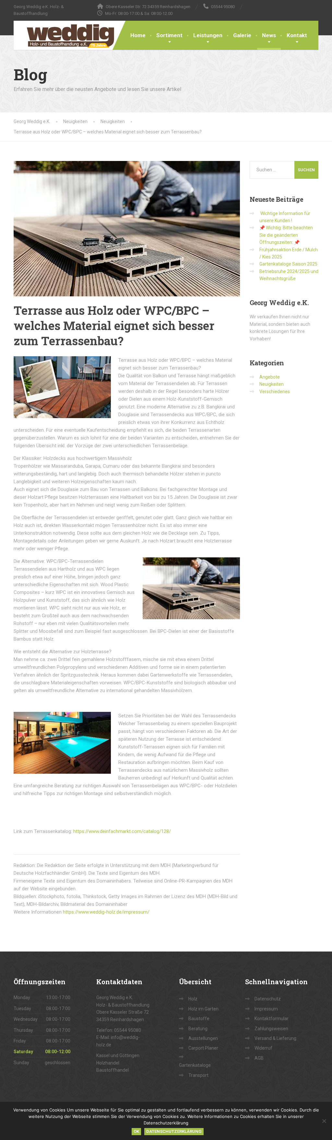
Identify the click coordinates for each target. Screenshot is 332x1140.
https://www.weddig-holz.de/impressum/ (106, 912)
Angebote (269, 377)
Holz (192, 998)
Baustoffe (198, 1018)
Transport (198, 1075)
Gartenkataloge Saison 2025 (288, 264)
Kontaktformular (272, 1018)
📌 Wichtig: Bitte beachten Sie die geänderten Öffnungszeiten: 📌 (286, 235)
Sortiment (169, 35)
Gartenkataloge (195, 1065)
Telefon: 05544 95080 (118, 1030)
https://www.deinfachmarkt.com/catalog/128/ (122, 831)
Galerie (242, 35)
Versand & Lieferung (275, 1038)
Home (138, 35)
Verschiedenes (274, 391)
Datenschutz (268, 998)
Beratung (198, 1028)
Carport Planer (203, 1048)
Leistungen (207, 35)
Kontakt (297, 35)
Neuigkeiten (271, 384)
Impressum (266, 1008)
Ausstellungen (203, 1038)
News (269, 35)
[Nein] (324, 1121)
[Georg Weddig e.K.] (66, 35)
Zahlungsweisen (271, 1028)
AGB (259, 1058)
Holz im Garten (203, 1008)
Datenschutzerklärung (174, 1131)
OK (136, 1131)
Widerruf (263, 1048)
